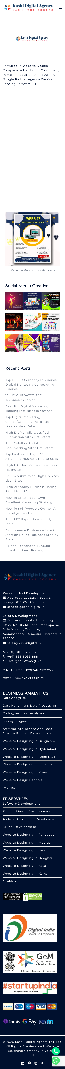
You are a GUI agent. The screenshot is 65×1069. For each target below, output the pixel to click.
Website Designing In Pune (25, 772)
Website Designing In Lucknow (28, 764)
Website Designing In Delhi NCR (29, 756)
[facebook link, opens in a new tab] (29, 1062)
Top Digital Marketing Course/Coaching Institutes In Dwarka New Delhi (29, 421)
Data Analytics (14, 698)
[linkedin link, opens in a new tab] (22, 1062)
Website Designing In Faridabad (29, 834)
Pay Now (10, 787)
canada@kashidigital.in (25, 607)
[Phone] (56, 1051)
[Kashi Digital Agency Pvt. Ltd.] (28, 7)
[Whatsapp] (56, 1061)
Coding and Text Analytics (24, 713)
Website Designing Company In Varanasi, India (33, 1051)
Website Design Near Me (23, 780)
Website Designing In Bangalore (29, 741)
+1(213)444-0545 (19, 661)
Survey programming (20, 721)
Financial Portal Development (27, 811)
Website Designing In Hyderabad (29, 749)
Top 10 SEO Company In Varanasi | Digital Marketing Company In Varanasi (32, 384)
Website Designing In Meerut (26, 842)
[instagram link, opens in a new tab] (35, 1062)
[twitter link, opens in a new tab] (42, 1062)
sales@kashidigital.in (24, 643)
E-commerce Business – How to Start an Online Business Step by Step (31, 535)
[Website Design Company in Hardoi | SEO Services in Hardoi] (32, 39)
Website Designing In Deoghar (28, 858)
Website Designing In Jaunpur (27, 850)
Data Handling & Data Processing (29, 705)
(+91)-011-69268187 (21, 652)
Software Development (21, 803)
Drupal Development (20, 827)
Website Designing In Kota (24, 865)
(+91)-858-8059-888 (22, 656)
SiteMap (9, 881)
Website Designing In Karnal (26, 873)
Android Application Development (30, 819)
